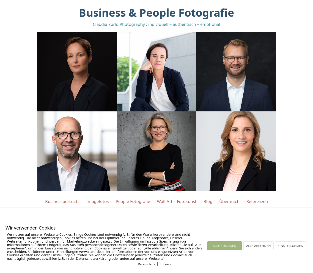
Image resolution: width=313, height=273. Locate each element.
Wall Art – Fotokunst (177, 201)
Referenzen (257, 201)
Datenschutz (146, 264)
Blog (207, 201)
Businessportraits (62, 201)
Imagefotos (97, 201)
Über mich (229, 201)
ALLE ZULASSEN (224, 245)
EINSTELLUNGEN (290, 245)
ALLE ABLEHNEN (258, 245)
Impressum (167, 264)
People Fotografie (133, 201)
